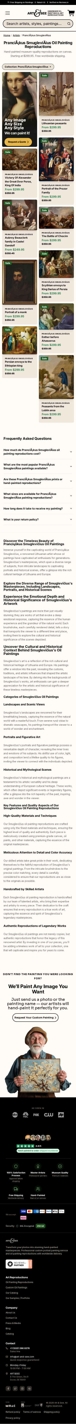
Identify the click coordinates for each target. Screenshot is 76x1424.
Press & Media (13, 1323)
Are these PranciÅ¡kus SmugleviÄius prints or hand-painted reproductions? (33, 481)
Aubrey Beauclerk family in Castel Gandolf (16, 241)
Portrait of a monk (16, 312)
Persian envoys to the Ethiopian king (18, 363)
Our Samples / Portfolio (18, 1298)
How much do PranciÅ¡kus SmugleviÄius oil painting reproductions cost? (32, 451)
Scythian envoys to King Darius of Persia (54, 287)
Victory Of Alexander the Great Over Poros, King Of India (18, 181)
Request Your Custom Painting (34, 1017)
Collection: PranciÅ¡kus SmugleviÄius (26, 66)
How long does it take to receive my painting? (33, 508)
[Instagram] (22, 1388)
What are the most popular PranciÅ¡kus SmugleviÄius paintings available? (29, 466)
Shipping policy (52, 1412)
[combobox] (38, 23)
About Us (10, 1312)
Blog (8, 1328)
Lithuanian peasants (54, 123)
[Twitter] (15, 1388)
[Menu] (7, 13)
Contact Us (11, 1318)
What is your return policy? (21, 519)
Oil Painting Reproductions (19, 1282)
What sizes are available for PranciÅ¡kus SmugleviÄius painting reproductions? (30, 495)
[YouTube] (29, 1388)
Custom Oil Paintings (16, 1287)
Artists (16, 35)
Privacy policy (13, 1418)
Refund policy (13, 1412)
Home (7, 35)
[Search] (69, 23)
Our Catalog (12, 1293)
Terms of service (32, 1412)
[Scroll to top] (71, 1419)
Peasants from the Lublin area (53, 408)
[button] (70, 13)
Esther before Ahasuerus (50, 338)
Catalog (10, 1334)
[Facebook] (8, 1388)
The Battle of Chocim (55, 236)
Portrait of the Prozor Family (55, 190)
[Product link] (19, 173)
